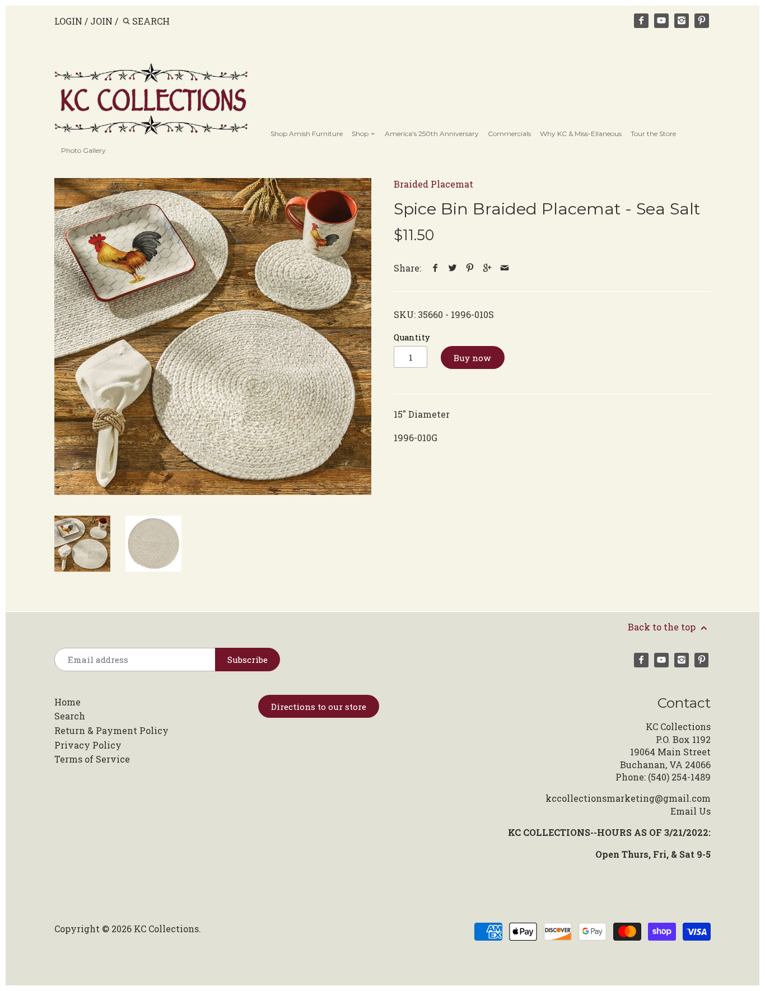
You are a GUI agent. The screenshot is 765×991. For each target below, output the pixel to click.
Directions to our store (318, 706)
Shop (361, 133)
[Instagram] (681, 20)
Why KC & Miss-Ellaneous (581, 133)
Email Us (690, 811)
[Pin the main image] (470, 268)
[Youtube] (661, 20)
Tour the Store (653, 133)
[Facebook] (641, 20)
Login (68, 21)
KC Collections (166, 928)
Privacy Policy (88, 745)
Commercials (509, 133)
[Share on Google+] (487, 268)
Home (67, 702)
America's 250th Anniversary (432, 133)
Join (101, 21)
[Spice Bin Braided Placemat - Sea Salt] (212, 336)
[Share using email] (505, 268)
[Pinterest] (701, 20)
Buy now (472, 357)
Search (69, 716)
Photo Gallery (83, 150)
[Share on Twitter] (453, 268)
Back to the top (663, 627)
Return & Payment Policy (111, 730)
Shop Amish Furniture (306, 133)
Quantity (412, 337)
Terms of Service (92, 759)
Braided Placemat (433, 184)
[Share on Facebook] (435, 268)
